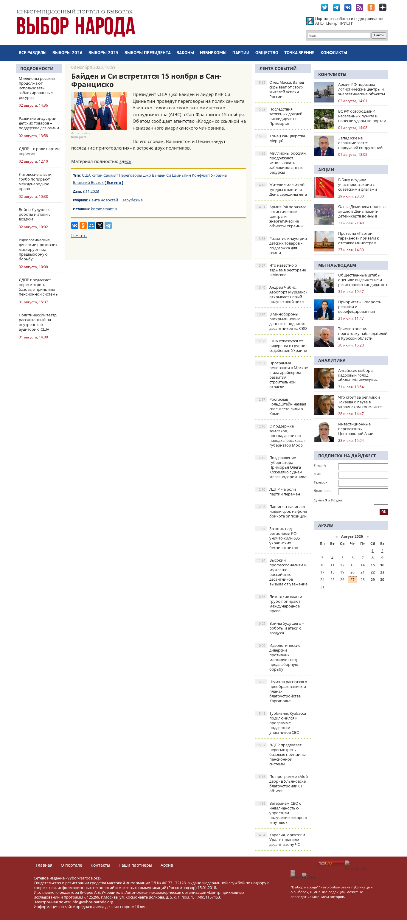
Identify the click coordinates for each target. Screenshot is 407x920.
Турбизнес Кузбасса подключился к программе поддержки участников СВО (281, 723)
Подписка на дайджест (347, 456)
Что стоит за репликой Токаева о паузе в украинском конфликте (360, 402)
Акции (326, 169)
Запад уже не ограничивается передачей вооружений (360, 143)
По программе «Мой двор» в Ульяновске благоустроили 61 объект (282, 783)
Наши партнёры (135, 865)
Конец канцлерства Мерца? (281, 138)
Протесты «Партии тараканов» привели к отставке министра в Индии (358, 238)
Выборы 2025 (103, 53)
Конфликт (201, 175)
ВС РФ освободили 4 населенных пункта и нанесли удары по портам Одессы (362, 116)
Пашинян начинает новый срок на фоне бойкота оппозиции (282, 511)
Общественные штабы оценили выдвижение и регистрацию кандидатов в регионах (363, 280)
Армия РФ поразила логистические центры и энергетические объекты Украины (281, 216)
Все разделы (32, 53)
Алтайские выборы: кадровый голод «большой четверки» (358, 375)
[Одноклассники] (83, 225)
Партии (240, 53)
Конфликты (334, 53)
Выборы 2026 (67, 53)
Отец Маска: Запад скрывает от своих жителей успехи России (280, 89)
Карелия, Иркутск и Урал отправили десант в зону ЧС (281, 839)
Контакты (100, 865)
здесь (125, 161)
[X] (99, 225)
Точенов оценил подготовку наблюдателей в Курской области (362, 333)
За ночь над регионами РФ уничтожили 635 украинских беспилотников (278, 538)
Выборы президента (148, 53)
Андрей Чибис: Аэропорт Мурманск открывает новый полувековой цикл (282, 294)
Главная (44, 865)
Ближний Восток (88, 182)
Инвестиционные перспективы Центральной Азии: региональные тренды (359, 429)
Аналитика (332, 360)
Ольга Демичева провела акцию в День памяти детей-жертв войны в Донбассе (362, 211)
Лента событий (278, 68)
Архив (167, 865)
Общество (266, 53)
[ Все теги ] (114, 183)
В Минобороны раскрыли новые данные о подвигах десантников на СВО (282, 321)
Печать (79, 235)
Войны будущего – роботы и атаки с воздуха (280, 628)
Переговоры (130, 175)
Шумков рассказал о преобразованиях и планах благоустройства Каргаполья (282, 691)
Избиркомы (213, 53)
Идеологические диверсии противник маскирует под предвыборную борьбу (278, 657)
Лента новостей (103, 200)
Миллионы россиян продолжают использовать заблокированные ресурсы (281, 162)
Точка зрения (299, 53)
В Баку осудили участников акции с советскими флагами (357, 184)
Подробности (37, 68)
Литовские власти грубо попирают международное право (279, 603)
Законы (185, 53)
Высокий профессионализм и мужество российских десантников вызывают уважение (282, 572)
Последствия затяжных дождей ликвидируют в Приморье (279, 116)
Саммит (110, 175)
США (86, 175)
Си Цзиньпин (178, 175)
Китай (96, 175)
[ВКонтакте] (74, 225)
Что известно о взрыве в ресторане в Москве (281, 269)
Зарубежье (132, 200)
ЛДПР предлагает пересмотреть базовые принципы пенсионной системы (281, 754)
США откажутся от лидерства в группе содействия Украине (282, 345)
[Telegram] (108, 225)
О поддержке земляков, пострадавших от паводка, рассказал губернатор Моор (281, 435)
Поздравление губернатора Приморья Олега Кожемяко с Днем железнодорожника (281, 467)
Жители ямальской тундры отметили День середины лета (282, 189)
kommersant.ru (105, 209)
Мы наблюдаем (337, 265)
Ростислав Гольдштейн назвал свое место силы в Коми (281, 406)
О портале (71, 865)
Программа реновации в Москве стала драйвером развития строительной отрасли (282, 374)
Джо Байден (154, 175)
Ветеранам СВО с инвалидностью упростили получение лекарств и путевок (282, 813)
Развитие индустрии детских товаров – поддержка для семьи (282, 245)
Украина (219, 175)
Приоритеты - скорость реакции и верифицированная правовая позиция (359, 306)
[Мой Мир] (91, 225)
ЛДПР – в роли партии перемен (278, 492)
